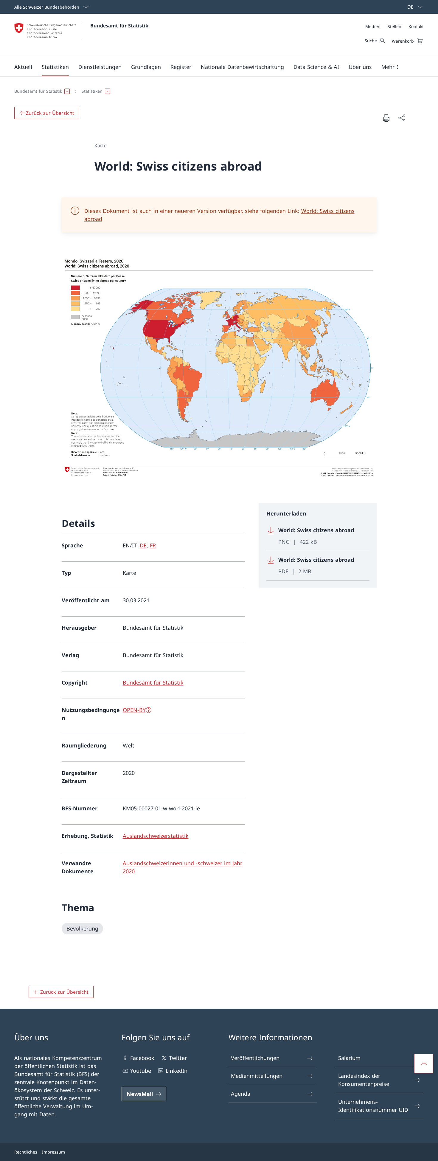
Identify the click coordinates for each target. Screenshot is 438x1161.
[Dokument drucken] (386, 118)
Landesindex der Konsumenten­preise (363, 1079)
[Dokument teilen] (401, 118)
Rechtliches (25, 1152)
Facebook (142, 1057)
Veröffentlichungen (255, 1057)
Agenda (240, 1093)
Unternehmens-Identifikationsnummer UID (373, 1105)
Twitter (178, 1057)
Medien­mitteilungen (256, 1075)
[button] (23, 66)
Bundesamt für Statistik (119, 25)
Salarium (349, 1057)
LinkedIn (176, 1070)
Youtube (140, 1070)
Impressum (53, 1152)
